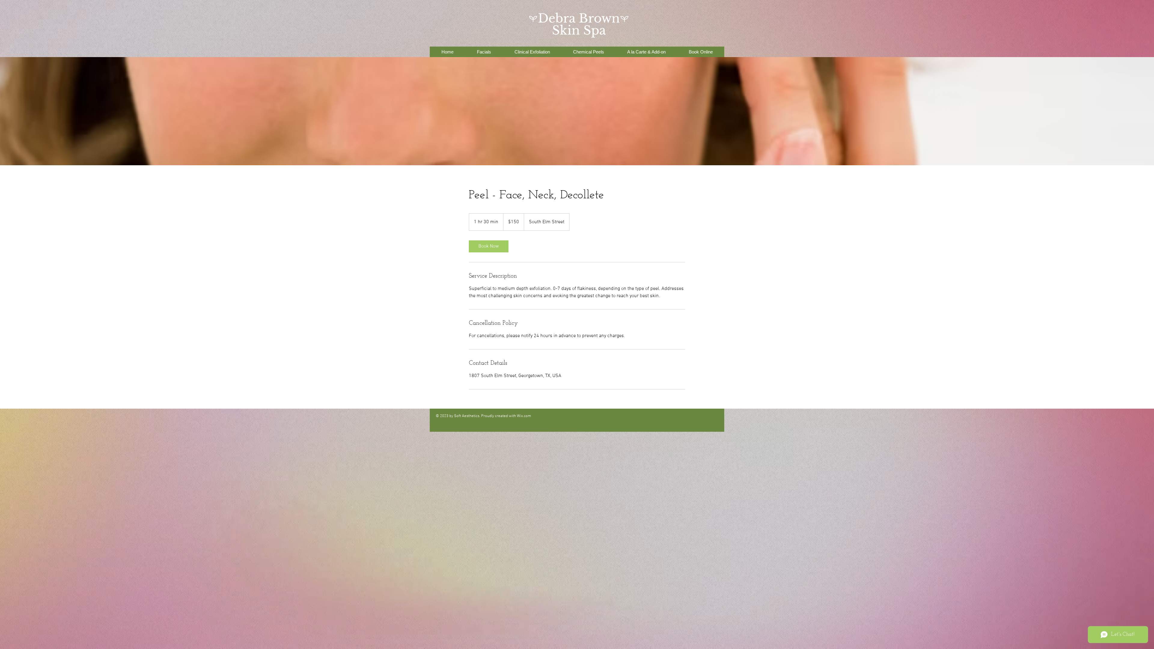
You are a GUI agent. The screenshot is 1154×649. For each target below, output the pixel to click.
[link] (488, 246)
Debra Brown (579, 18)
